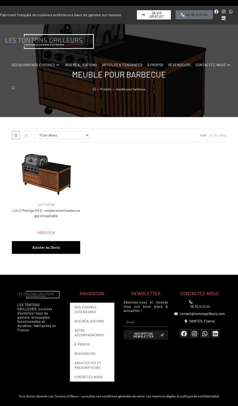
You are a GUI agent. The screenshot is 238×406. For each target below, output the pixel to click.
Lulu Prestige (46, 204)
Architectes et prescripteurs (88, 365)
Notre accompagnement (90, 333)
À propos (82, 344)
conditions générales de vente (123, 396)
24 (215, 135)
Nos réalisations (89, 321)
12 (210, 135)
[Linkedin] (223, 18)
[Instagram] (223, 11)
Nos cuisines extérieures (86, 309)
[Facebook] (216, 11)
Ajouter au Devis (46, 247)
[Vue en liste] (26, 135)
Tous (223, 135)
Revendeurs (85, 354)
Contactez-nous (89, 377)
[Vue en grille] (16, 135)
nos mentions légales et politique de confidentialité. (183, 396)
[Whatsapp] (231, 11)
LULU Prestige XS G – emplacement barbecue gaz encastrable (46, 213)
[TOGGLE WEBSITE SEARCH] (13, 88)
